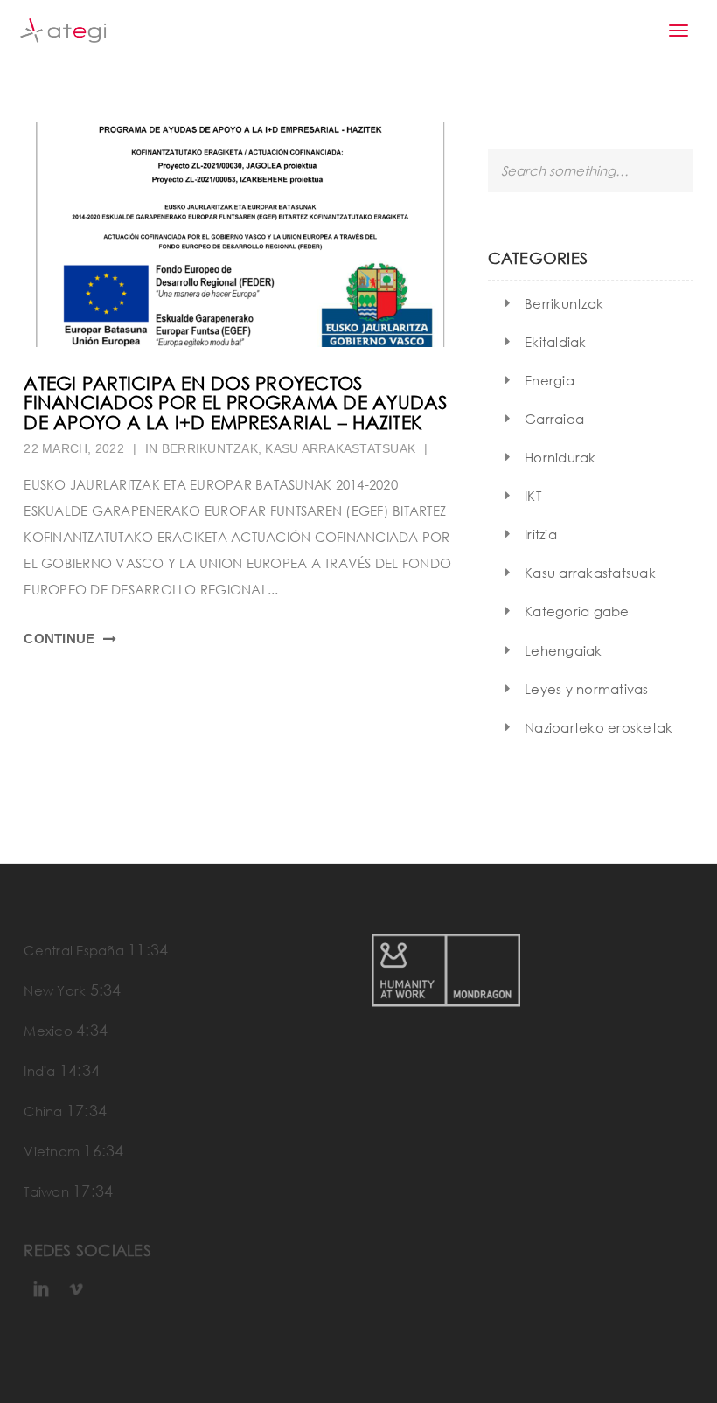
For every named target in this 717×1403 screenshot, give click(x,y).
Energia (549, 380)
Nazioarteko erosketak (598, 727)
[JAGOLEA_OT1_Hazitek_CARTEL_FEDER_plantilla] (242, 234)
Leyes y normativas (587, 689)
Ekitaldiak (556, 342)
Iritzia (541, 534)
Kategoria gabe (577, 611)
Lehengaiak (563, 650)
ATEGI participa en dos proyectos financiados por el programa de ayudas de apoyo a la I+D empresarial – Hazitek (235, 403)
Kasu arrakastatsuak (340, 448)
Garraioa (554, 419)
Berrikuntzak (210, 448)
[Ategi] (63, 30)
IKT (533, 496)
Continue (59, 638)
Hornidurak (560, 457)
